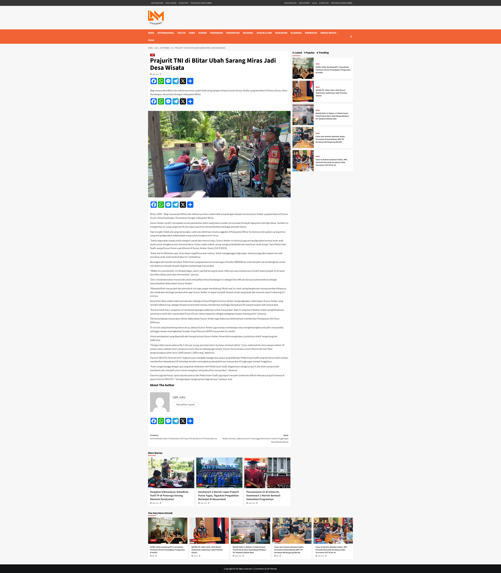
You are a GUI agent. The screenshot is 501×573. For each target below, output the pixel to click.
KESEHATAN (281, 33)
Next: (255, 438)
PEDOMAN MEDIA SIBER (201, 3)
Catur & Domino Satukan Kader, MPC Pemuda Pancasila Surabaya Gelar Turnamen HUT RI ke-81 (331, 162)
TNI (152, 55)
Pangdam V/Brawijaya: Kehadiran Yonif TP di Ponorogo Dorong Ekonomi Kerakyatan (169, 495)
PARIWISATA (311, 33)
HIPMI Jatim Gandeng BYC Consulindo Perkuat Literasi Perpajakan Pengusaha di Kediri (333, 70)
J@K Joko (155, 74)
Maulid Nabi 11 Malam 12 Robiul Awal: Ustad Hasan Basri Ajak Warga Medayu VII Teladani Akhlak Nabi (332, 116)
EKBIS (192, 33)
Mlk (153, 556)
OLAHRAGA (296, 33)
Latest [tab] (298, 53)
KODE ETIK (183, 3)
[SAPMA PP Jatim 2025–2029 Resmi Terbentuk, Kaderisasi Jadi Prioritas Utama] (303, 91)
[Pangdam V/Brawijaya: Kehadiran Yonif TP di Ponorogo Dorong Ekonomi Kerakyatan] (171, 473)
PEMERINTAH (233, 33)
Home (314, 3)
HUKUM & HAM (264, 33)
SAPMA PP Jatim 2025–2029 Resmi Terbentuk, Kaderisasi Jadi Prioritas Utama (331, 93)
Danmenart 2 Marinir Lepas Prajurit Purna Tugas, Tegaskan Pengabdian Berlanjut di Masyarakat (218, 495)
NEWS (151, 33)
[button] (351, 36)
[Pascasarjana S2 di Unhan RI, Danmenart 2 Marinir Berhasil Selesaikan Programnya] (267, 473)
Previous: (183, 437)
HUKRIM (202, 33)
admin (195, 556)
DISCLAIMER (171, 3)
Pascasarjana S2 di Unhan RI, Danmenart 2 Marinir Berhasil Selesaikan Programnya (263, 495)
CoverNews (259, 568)
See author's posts (185, 404)
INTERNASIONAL (165, 33)
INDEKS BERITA (328, 33)
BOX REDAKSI (157, 3)
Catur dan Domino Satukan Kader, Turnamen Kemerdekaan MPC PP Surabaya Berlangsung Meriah (330, 139)
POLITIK (181, 33)
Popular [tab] (310, 53)
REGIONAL (248, 33)
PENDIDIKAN (216, 33)
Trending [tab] (323, 53)
